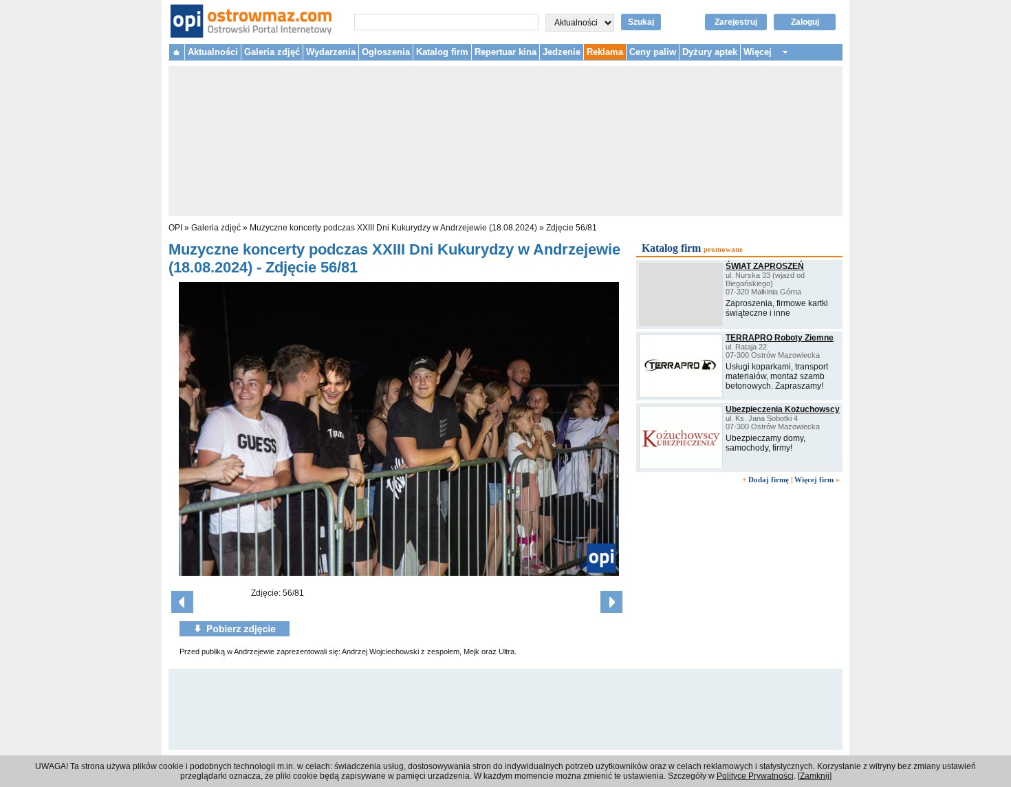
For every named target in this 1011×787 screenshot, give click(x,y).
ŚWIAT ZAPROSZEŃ (765, 266)
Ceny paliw (652, 52)
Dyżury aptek (709, 52)
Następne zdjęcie (611, 602)
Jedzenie (561, 52)
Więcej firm (814, 479)
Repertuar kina (505, 52)
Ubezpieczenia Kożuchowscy (783, 409)
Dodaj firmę (768, 479)
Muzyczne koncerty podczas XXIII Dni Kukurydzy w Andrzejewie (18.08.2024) (393, 228)
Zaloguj (805, 22)
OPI (175, 228)
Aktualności (213, 52)
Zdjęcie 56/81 (571, 228)
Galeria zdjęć (272, 52)
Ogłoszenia (386, 52)
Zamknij (814, 776)
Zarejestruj (736, 22)
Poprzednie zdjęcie (182, 602)
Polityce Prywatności (755, 776)
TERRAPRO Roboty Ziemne (780, 338)
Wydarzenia (331, 52)
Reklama (605, 52)
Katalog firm (442, 52)
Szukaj (641, 22)
